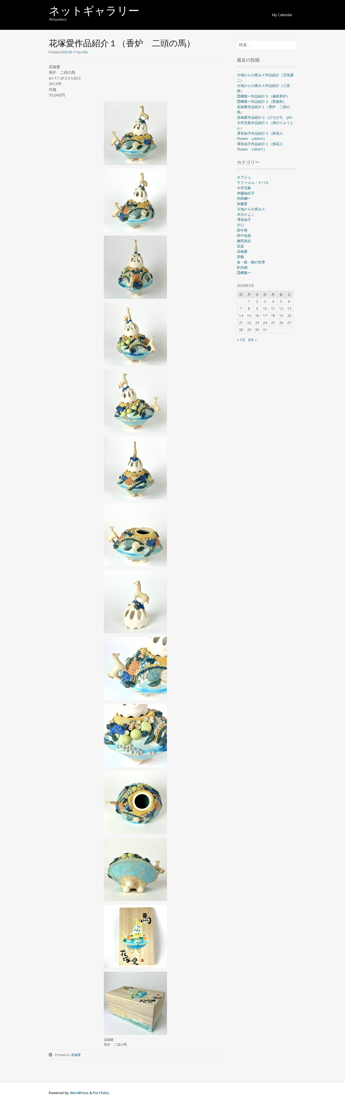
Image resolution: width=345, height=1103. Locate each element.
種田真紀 (244, 240)
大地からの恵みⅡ (251, 209)
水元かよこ (246, 214)
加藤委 (242, 203)
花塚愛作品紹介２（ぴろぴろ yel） (265, 117)
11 (273, 308)
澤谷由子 (244, 219)
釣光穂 (242, 267)
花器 (240, 246)
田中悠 (242, 230)
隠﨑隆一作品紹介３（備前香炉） (263, 96)
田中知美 (244, 235)
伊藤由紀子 (246, 193)
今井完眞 (244, 187)
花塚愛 (76, 1054)
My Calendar (282, 14)
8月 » (252, 339)
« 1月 (241, 339)
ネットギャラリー (94, 12)
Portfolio (101, 1092)
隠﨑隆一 (244, 272)
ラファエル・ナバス (253, 182)
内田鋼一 (244, 198)
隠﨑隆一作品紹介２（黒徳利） (261, 101)
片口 (240, 224)
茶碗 (240, 256)
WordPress (79, 1092)
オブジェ (244, 177)
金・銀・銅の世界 (251, 262)
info (85, 52)
